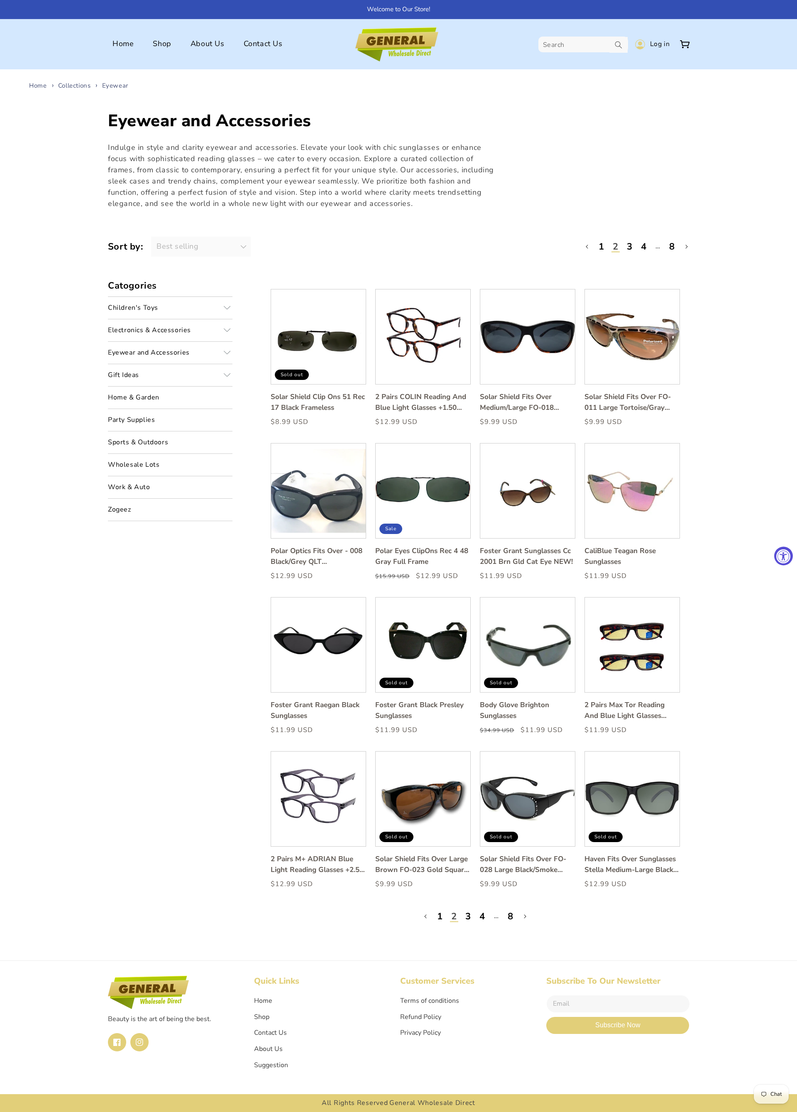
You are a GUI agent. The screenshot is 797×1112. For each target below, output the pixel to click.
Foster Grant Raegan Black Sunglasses (315, 710)
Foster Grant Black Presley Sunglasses (419, 710)
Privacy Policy (420, 1032)
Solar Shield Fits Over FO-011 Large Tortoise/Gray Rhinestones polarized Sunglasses (627, 402)
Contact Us (270, 1032)
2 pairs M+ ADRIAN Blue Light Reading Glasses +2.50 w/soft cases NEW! (317, 864)
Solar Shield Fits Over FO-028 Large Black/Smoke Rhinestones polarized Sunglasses (523, 864)
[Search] (618, 45)
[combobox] (583, 45)
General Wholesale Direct (432, 1102)
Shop (261, 1016)
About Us (268, 1048)
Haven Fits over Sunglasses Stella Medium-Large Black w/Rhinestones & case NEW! (630, 864)
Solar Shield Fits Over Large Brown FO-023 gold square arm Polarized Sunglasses (421, 864)
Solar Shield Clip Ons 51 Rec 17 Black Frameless (318, 402)
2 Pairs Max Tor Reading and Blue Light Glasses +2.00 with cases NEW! (624, 710)
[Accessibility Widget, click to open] (783, 556)
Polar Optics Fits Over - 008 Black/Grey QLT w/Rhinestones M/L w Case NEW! (317, 556)
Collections (75, 85)
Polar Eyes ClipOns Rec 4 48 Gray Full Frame (421, 556)
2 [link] (616, 246)
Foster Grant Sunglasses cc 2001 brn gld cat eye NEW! (526, 556)
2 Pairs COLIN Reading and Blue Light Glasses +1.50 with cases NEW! (420, 402)
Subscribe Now (618, 1025)
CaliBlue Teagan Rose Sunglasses (620, 556)
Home (37, 85)
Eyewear (115, 85)
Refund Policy (420, 1016)
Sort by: (125, 246)
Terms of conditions (429, 1000)
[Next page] (686, 247)
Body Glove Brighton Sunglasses (514, 710)
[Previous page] (587, 247)
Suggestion (271, 1065)
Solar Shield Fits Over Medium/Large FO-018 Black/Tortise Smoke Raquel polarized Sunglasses (526, 402)
